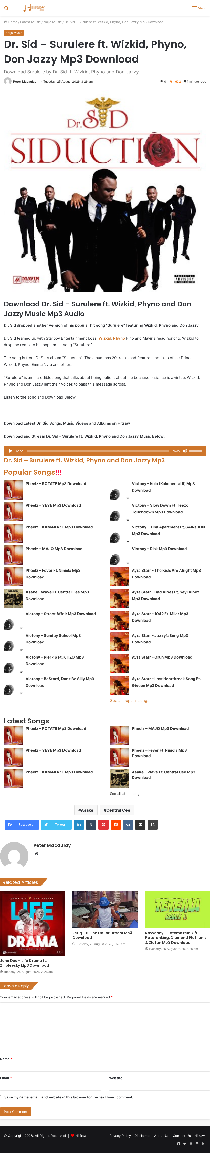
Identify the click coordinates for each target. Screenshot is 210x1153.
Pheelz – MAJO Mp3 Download (54, 548)
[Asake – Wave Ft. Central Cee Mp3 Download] (13, 598)
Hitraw (199, 1136)
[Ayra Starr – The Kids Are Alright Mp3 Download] (119, 576)
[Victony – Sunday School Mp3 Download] (13, 641)
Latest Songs (26, 721)
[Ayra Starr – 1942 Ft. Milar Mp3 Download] (119, 620)
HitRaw (81, 1136)
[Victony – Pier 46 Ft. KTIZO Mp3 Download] (13, 663)
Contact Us (182, 1136)
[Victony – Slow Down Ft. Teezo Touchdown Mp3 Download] (119, 511)
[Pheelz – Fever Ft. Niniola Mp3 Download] (13, 576)
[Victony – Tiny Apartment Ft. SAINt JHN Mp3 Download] (119, 533)
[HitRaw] (34, 8)
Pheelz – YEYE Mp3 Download (53, 505)
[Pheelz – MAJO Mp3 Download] (13, 555)
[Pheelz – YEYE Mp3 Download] (13, 511)
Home (12, 22)
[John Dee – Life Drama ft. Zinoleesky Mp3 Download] (32, 923)
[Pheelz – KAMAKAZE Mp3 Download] (13, 533)
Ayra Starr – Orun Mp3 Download (162, 657)
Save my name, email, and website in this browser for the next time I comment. (68, 1097)
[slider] (196, 450)
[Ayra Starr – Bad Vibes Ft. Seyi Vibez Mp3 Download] (119, 598)
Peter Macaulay (24, 81)
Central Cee (118, 810)
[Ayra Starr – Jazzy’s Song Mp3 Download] (119, 641)
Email (6, 1078)
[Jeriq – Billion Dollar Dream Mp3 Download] (104, 909)
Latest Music (30, 22)
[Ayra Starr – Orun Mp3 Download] (119, 663)
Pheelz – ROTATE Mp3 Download (56, 483)
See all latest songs (125, 793)
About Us (161, 1136)
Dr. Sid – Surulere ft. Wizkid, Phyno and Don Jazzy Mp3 (84, 460)
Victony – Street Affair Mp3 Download (61, 613)
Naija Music (53, 22)
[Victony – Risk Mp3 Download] (119, 555)
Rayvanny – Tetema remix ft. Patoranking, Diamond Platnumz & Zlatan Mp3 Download (176, 937)
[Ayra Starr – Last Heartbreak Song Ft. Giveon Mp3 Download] (119, 685)
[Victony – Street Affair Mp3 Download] (13, 620)
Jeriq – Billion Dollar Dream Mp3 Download (102, 935)
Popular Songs (33, 472)
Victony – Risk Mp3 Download (159, 548)
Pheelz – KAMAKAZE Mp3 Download (59, 527)
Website (115, 1078)
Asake (87, 810)
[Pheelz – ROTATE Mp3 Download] (13, 490)
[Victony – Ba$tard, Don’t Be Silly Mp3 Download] (13, 685)
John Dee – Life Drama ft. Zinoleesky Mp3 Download (24, 963)
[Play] (10, 451)
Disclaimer (142, 1136)
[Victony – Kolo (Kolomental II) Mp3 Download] (119, 490)
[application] (105, 451)
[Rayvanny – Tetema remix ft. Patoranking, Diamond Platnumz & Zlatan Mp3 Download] (177, 909)
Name (6, 1059)
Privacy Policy (120, 1136)
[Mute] (185, 451)
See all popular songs (129, 700)
